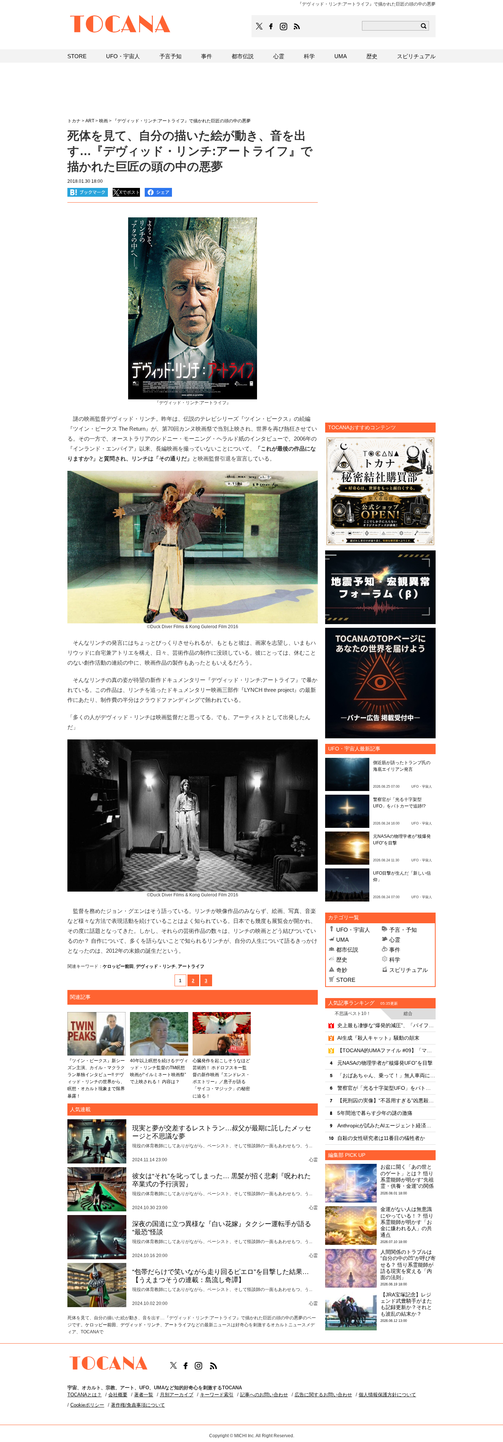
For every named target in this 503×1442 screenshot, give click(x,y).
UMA (342, 940)
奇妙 (341, 970)
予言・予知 (403, 930)
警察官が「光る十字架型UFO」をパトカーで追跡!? (386, 1088)
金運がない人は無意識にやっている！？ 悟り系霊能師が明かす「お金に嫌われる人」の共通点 (406, 1222)
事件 (394, 949)
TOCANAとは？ (84, 1394)
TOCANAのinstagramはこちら (284, 26)
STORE (345, 980)
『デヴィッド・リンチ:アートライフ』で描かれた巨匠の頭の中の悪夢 (182, 120)
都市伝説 (347, 949)
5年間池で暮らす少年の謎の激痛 (374, 1113)
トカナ (74, 120)
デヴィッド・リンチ (156, 966)
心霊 (394, 940)
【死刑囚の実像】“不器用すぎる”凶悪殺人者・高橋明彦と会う (386, 1100)
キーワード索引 (216, 1394)
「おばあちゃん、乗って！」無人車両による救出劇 (386, 1075)
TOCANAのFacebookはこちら (271, 26)
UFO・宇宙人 (353, 930)
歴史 (341, 959)
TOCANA (120, 25)
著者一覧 (143, 1394)
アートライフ (191, 966)
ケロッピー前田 (118, 966)
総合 (408, 1013)
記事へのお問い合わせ (264, 1394)
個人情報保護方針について (387, 1394)
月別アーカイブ (176, 1394)
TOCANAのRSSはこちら (297, 26)
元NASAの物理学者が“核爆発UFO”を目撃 (385, 1063)
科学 (394, 959)
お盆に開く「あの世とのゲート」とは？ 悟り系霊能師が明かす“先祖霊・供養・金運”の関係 (407, 1176)
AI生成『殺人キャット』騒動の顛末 (378, 1038)
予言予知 (170, 56)
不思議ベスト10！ (353, 1013)
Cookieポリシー (87, 1405)
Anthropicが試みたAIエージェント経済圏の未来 (386, 1125)
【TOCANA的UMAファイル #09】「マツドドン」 (386, 1050)
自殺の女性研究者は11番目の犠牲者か (381, 1138)
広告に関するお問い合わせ (323, 1394)
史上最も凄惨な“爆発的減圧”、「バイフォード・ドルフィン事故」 (386, 1025)
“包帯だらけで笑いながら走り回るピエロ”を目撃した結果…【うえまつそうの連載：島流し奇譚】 (220, 1276)
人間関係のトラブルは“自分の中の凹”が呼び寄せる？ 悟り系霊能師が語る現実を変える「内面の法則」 (408, 1264)
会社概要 (117, 1394)
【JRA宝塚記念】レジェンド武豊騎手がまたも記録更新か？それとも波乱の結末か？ (406, 1304)
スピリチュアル (408, 970)
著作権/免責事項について (138, 1405)
